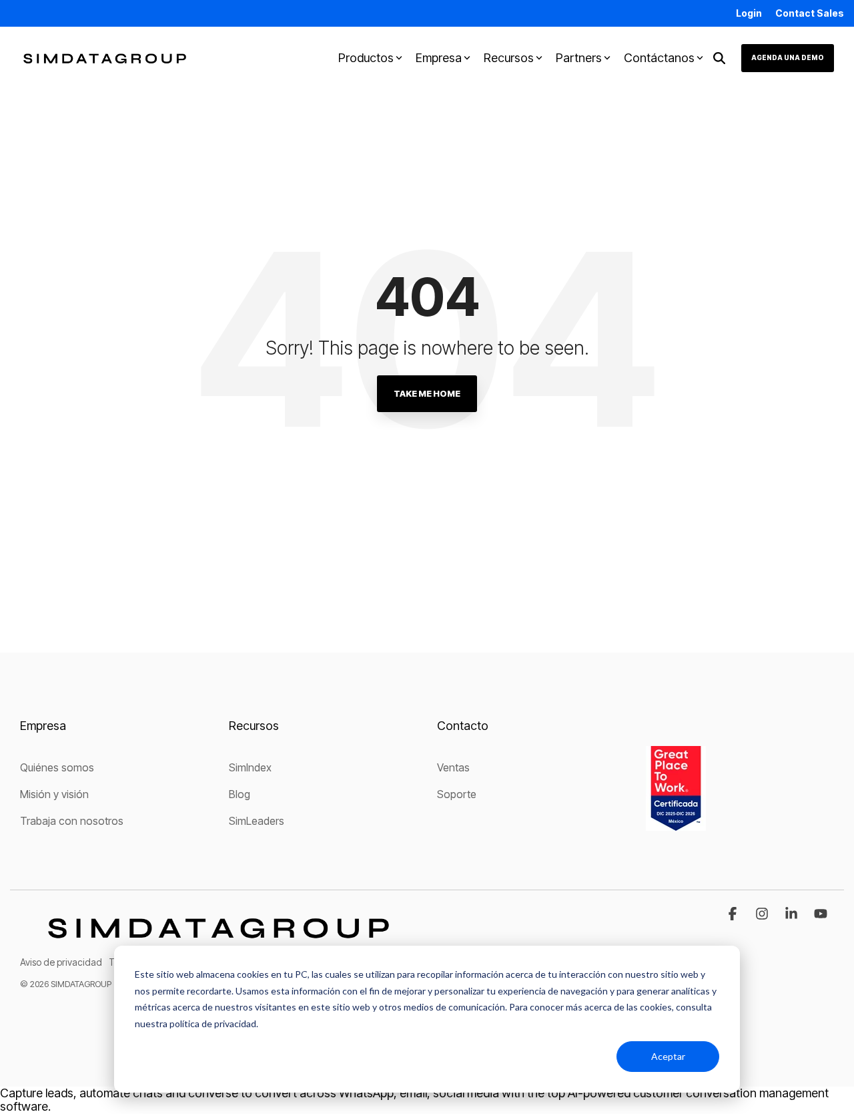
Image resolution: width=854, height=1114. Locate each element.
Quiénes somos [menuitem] (57, 767)
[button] (734, 914)
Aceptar (668, 1056)
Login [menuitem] (749, 13)
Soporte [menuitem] (456, 794)
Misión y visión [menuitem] (54, 794)
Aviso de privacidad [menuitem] (61, 962)
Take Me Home (427, 393)
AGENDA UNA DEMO (787, 57)
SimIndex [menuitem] (250, 767)
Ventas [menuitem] (453, 767)
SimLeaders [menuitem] (256, 820)
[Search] (719, 58)
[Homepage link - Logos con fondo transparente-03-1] (218, 941)
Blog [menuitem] (239, 794)
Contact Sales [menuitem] (809, 13)
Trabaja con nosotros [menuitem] (71, 820)
